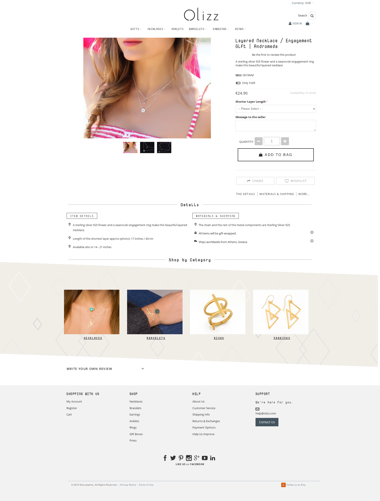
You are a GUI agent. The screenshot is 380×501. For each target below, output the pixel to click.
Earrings (282, 338)
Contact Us (267, 422)
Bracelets (156, 338)
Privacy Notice (128, 484)
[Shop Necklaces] (91, 292)
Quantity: (246, 142)
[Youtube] (205, 459)
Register (71, 408)
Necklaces (93, 338)
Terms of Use (146, 484)
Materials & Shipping (276, 194)
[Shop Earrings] (280, 292)
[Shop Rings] (217, 292)
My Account (74, 401)
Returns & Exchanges (206, 421)
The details (245, 194)
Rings (219, 338)
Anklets (134, 421)
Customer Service (203, 408)
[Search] (312, 15)
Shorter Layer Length (251, 102)
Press (133, 440)
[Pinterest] (181, 459)
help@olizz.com (266, 413)
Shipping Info (201, 414)
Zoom (147, 88)
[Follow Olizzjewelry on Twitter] (173, 459)
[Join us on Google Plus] (197, 459)
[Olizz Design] (201, 14)
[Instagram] (189, 459)
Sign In (297, 23)
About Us (198, 401)
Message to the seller (251, 117)
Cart (69, 414)
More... (304, 194)
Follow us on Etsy (296, 484)
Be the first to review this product (274, 55)
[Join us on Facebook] (165, 459)
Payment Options (204, 427)
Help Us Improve (203, 434)
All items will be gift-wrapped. (217, 233)
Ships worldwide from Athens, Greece (223, 242)
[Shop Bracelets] (154, 292)
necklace (277, 65)
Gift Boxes (136, 434)
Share (257, 181)
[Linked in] (213, 459)
